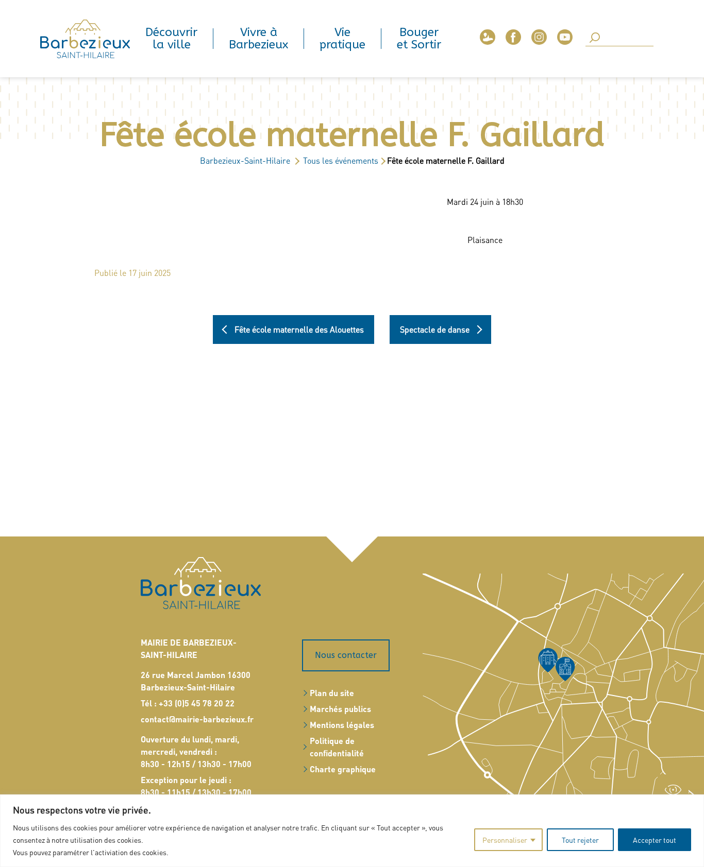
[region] (352, 830)
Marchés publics (340, 708)
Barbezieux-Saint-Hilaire (245, 160)
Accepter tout (654, 839)
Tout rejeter (580, 839)
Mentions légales (342, 724)
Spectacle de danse (435, 329)
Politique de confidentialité (337, 746)
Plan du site (332, 692)
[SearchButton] (594, 38)
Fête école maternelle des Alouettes (299, 329)
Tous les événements (340, 160)
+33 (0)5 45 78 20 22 (196, 703)
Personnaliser (504, 839)
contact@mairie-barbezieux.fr (197, 719)
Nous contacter (346, 655)
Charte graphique (343, 769)
